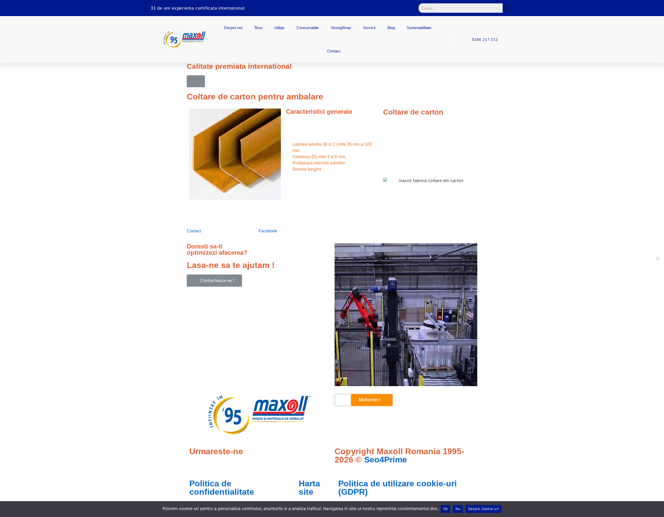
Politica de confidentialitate (221, 487)
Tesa (258, 27)
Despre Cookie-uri (483, 509)
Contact (333, 51)
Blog (391, 27)
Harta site (309, 487)
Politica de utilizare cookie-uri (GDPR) (397, 487)
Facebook (268, 231)
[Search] (507, 8)
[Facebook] (363, 8)
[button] (196, 81)
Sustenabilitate (419, 27)
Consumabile (307, 27)
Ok (445, 509)
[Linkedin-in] (378, 8)
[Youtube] (393, 8)
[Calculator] (348, 8)
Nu (457, 509)
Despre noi (233, 27)
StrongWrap (341, 27)
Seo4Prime (385, 459)
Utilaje (279, 27)
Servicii (369, 27)
